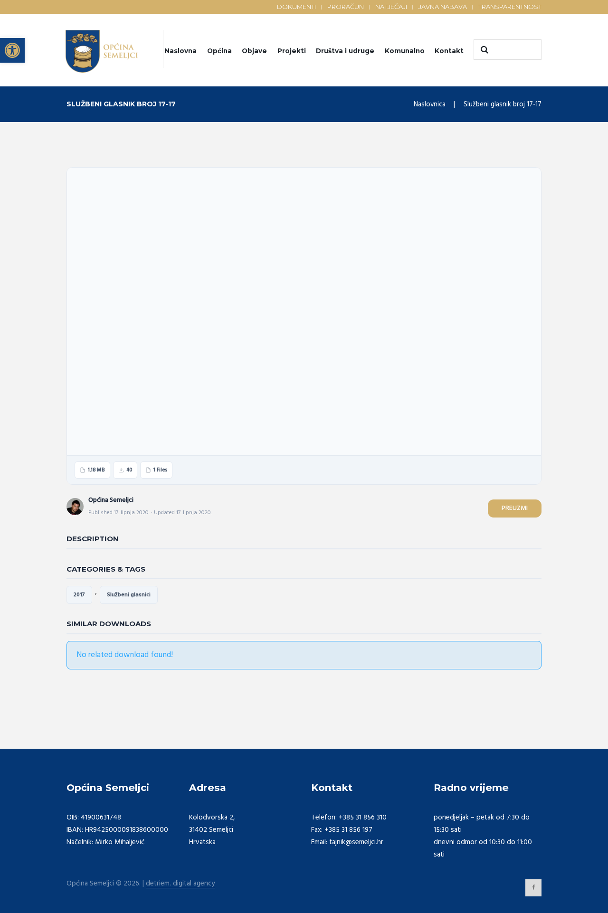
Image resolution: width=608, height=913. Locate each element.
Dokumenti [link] (296, 6)
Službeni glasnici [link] (129, 595)
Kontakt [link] (449, 51)
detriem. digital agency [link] (180, 884)
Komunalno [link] (405, 51)
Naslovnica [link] (430, 104)
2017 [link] (79, 595)
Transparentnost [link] (510, 6)
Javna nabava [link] (442, 6)
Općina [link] (219, 51)
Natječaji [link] (391, 6)
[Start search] (483, 50)
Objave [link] (254, 51)
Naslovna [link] (180, 51)
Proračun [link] (345, 6)
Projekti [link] (291, 51)
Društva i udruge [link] (345, 51)
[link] (12, 50)
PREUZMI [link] (515, 508)
